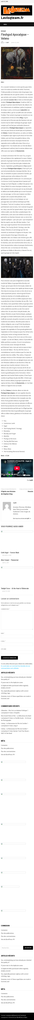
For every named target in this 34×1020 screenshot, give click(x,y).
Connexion (4, 745)
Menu (5, 24)
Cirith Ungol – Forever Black (10, 553)
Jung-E (15, 726)
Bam (26, 1017)
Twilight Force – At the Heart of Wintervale (15, 588)
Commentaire (5, 609)
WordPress (20, 1017)
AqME (7, 42)
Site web (3, 649)
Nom (2, 633)
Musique (3, 31)
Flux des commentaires (8, 751)
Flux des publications (7, 748)
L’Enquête (16, 713)
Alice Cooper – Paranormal (9, 560)
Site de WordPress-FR (8, 754)
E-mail (3, 641)
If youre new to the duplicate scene (12, 682)
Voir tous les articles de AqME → (22, 518)
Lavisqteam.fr (12, 17)
